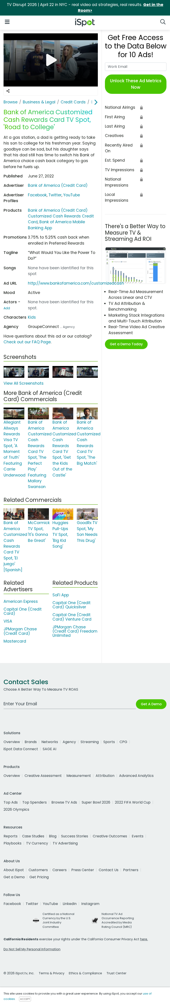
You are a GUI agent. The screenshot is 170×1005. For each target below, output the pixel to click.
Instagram (90, 903)
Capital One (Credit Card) (23, 611)
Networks (49, 741)
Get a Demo (14, 877)
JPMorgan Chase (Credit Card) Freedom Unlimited (74, 631)
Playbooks (12, 843)
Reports (10, 836)
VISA (8, 621)
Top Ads (11, 802)
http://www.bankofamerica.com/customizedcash (76, 283)
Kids (32, 317)
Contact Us (108, 869)
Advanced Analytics (136, 775)
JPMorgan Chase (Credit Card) (20, 631)
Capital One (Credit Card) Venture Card (71, 617)
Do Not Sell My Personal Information (32, 949)
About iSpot (14, 869)
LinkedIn (70, 903)
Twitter (55, 195)
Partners (130, 869)
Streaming (90, 741)
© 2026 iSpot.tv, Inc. (19, 973)
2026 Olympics (16, 809)
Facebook (37, 195)
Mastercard (15, 641)
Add (7, 308)
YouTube (71, 195)
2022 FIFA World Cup (133, 802)
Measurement (78, 775)
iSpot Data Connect (21, 749)
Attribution (105, 775)
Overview (12, 741)
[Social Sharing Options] (8, 90)
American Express (21, 601)
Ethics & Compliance (85, 973)
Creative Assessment (43, 775)
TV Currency (37, 843)
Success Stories (74, 836)
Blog (52, 836)
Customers (38, 869)
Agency (69, 741)
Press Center (82, 869)
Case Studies (33, 836)
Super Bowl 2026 (96, 802)
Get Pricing (39, 877)
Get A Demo (151, 704)
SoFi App (60, 595)
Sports (109, 741)
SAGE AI (49, 749)
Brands (31, 741)
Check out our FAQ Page (27, 342)
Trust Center (116, 973)
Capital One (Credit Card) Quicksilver (71, 605)
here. (144, 939)
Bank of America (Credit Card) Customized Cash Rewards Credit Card (61, 216)
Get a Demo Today (126, 344)
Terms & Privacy (51, 973)
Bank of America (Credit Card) (58, 185)
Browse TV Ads (64, 802)
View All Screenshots (24, 383)
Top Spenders (34, 802)
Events (137, 836)
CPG (123, 741)
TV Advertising (65, 843)
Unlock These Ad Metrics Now (135, 84)
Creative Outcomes (110, 836)
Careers (59, 869)
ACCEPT (25, 999)
